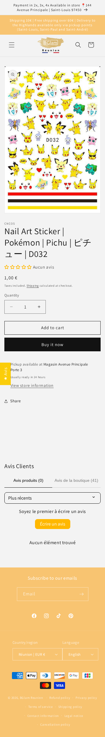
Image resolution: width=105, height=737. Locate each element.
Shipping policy (70, 707)
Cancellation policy (55, 724)
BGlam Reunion (31, 698)
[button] (11, 44)
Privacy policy (86, 698)
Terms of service (40, 707)
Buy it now (52, 344)
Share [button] (15, 400)
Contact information (43, 716)
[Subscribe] (81, 594)
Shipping (33, 286)
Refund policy (59, 698)
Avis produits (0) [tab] (28, 480)
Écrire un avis (52, 524)
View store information (32, 385)
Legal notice (73, 716)
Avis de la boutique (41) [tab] (76, 480)
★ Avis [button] (5, 373)
